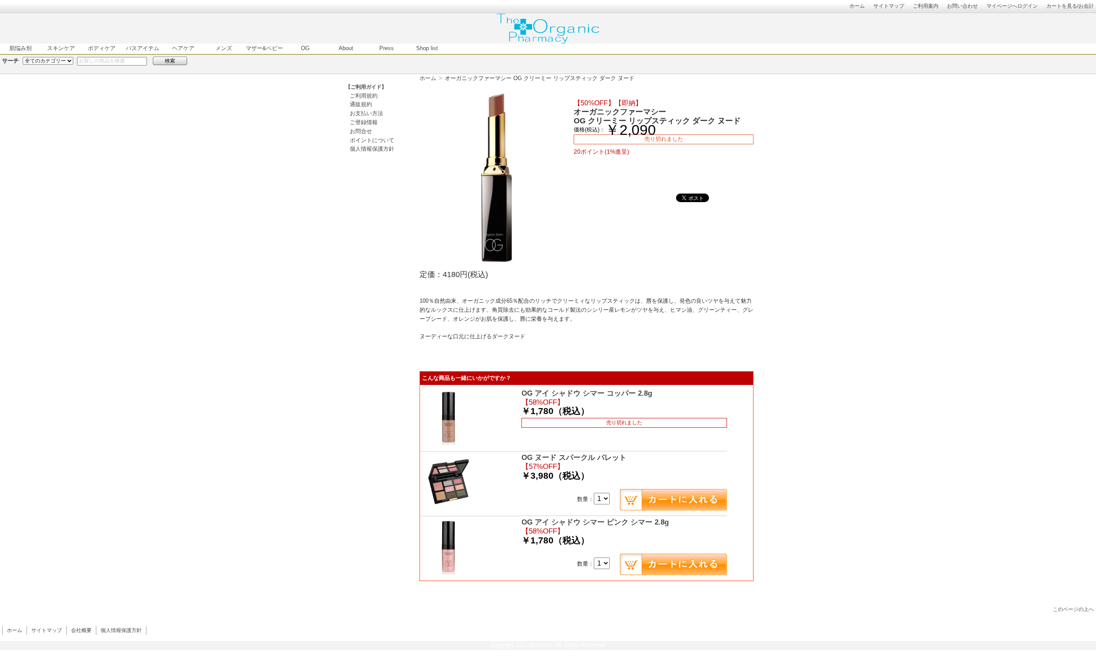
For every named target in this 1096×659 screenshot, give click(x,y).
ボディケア (102, 48)
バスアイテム (142, 48)
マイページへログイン (1012, 6)
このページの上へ (1073, 609)
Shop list (427, 48)
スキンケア (61, 48)
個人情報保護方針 (372, 149)
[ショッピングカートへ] (673, 499)
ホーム (857, 6)
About (346, 48)
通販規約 (361, 104)
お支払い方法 (366, 113)
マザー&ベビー (264, 48)
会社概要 (81, 630)
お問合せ (361, 131)
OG (305, 48)
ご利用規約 (364, 95)
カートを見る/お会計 (1070, 6)
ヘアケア (183, 48)
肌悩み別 (20, 48)
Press (386, 48)
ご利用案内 (925, 6)
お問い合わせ (962, 6)
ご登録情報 (364, 122)
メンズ (223, 48)
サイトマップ (888, 6)
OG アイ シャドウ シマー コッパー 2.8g (586, 393)
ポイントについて (372, 140)
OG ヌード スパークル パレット (573, 457)
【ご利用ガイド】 (366, 87)
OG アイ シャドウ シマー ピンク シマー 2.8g (595, 522)
